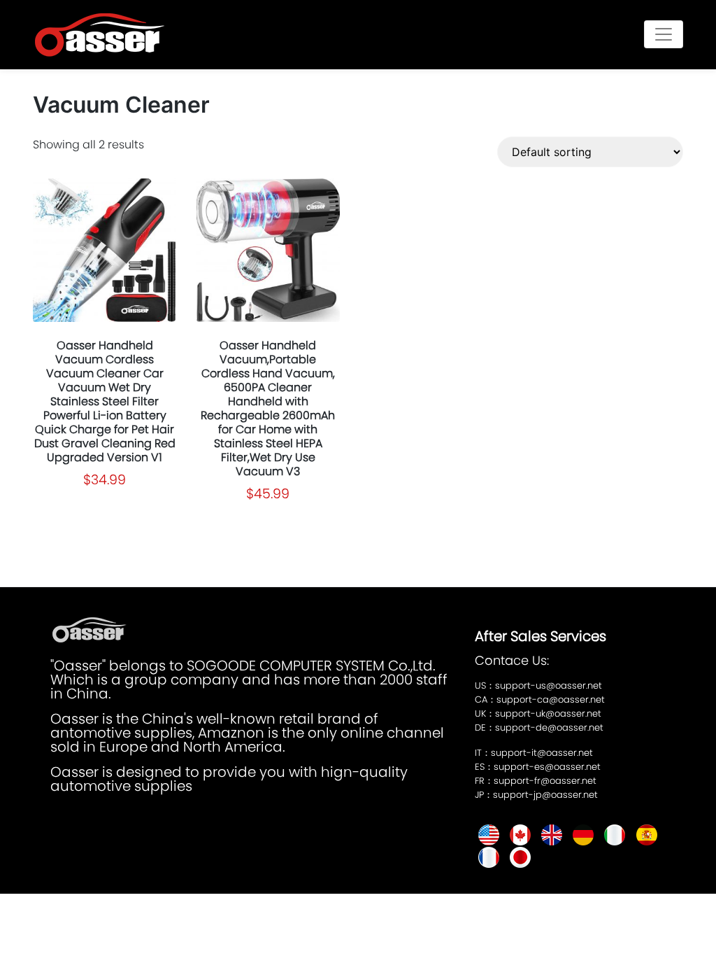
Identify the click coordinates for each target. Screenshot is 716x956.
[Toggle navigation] (663, 34)
